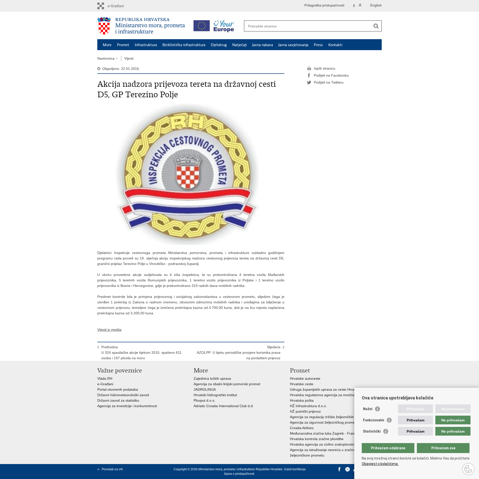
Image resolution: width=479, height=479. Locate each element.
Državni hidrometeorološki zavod (123, 395)
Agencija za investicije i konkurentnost (127, 406)
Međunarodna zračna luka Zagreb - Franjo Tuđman (330, 433)
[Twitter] (347, 469)
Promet (123, 45)
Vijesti (128, 58)
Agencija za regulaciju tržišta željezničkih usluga (327, 417)
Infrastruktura (146, 45)
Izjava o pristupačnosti (239, 474)
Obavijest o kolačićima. (380, 464)
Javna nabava (262, 45)
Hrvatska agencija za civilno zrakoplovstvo (323, 444)
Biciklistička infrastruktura (183, 45)
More (107, 45)
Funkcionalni (373, 420)
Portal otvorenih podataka (117, 389)
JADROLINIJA (205, 389)
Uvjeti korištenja (295, 469)
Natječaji (239, 45)
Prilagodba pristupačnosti (324, 5)
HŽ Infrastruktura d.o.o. (308, 406)
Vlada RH (104, 378)
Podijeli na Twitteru (329, 82)
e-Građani (105, 384)
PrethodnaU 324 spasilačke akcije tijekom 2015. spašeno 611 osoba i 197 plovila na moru (141, 352)
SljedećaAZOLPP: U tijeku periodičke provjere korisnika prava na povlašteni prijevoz (238, 352)
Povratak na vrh (112, 469)
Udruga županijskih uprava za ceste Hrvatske (325, 389)
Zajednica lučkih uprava (212, 378)
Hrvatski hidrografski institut (215, 395)
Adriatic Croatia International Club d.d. (224, 406)
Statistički (372, 431)
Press (318, 45)
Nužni (367, 409)
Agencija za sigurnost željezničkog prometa (324, 422)
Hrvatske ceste (301, 384)
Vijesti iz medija (109, 330)
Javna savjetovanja (293, 45)
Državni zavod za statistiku (118, 400)
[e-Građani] (118, 5)
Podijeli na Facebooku (331, 75)
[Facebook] (339, 469)
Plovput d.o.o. (204, 400)
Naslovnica (106, 58)
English (376, 5)
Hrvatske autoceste (305, 378)
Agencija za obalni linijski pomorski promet (227, 384)
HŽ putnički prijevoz (305, 411)
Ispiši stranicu (324, 68)
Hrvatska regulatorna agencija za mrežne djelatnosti (331, 395)
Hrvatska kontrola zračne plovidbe (317, 439)
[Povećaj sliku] (190, 174)
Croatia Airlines (302, 428)
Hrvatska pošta (302, 400)
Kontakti (335, 45)
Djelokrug (219, 45)
